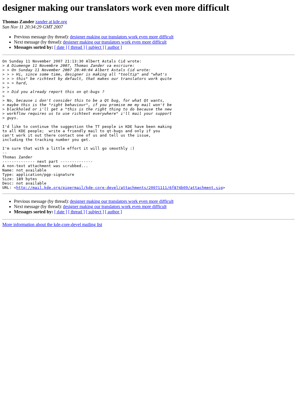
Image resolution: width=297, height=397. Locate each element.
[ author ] (113, 47)
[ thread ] (76, 47)
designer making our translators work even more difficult (121, 36)
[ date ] (60, 47)
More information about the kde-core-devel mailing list (52, 224)
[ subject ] (95, 47)
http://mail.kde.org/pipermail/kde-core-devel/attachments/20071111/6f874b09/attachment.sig (119, 187)
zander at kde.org (51, 21)
